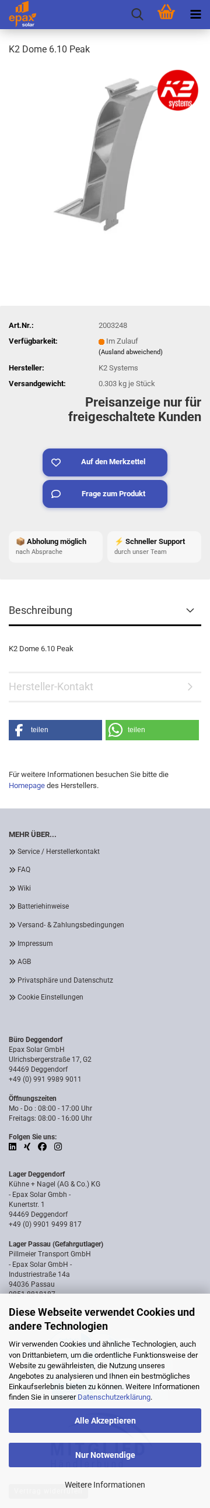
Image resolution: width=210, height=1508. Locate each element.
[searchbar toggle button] (137, 14)
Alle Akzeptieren (105, 1420)
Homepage (27, 785)
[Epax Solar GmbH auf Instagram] (58, 1147)
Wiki (24, 888)
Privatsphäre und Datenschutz (65, 980)
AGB (24, 962)
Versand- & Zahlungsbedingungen (71, 925)
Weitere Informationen (105, 1484)
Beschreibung (40, 610)
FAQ (24, 870)
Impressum (35, 944)
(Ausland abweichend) (131, 352)
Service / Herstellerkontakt (59, 851)
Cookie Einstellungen (50, 997)
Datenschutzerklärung (114, 1397)
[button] (55, 730)
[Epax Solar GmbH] (18, 14)
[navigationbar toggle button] (195, 14)
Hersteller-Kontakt (51, 686)
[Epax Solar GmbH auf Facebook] (43, 1147)
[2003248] (105, 153)
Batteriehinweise (43, 906)
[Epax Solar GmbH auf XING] (28, 1147)
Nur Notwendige (105, 1455)
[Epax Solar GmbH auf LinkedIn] (13, 1147)
